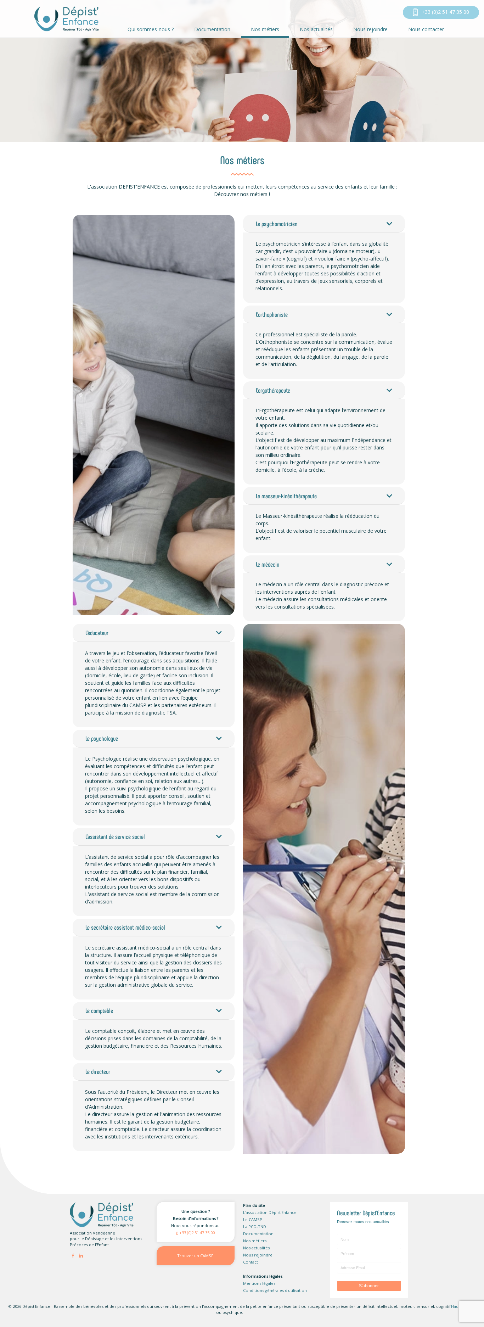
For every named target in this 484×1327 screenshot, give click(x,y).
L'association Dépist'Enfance (270, 1212)
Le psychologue (101, 738)
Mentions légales (259, 1283)
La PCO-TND (254, 1226)
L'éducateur (96, 633)
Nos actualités (316, 29)
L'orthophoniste (272, 314)
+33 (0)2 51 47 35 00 (444, 12)
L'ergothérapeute (273, 390)
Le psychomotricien (276, 224)
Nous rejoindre (370, 29)
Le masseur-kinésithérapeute (286, 496)
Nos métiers (265, 29)
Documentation (212, 29)
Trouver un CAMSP (195, 1255)
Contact (250, 1262)
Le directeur (97, 1071)
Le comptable (99, 1010)
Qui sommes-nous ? (151, 29)
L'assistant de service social (115, 836)
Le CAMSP (252, 1219)
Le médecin (267, 564)
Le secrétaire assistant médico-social (125, 927)
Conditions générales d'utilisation (275, 1290)
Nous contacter (426, 29)
